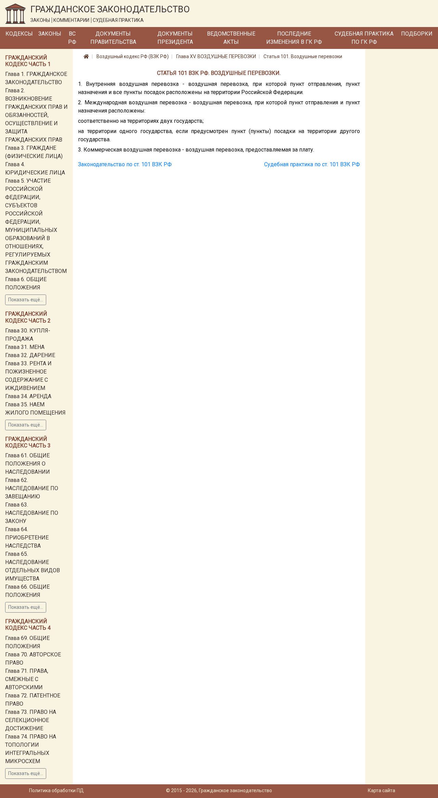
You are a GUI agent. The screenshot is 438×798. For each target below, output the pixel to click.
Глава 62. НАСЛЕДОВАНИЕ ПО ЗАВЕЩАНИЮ (31, 488)
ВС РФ (72, 37)
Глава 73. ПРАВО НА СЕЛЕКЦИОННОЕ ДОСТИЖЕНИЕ (30, 720)
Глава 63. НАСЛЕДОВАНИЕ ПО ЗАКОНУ (31, 512)
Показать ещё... (25, 299)
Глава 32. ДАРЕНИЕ (30, 355)
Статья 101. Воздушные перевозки (302, 56)
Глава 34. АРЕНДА (28, 396)
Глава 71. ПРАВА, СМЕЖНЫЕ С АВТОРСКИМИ (26, 679)
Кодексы (19, 33)
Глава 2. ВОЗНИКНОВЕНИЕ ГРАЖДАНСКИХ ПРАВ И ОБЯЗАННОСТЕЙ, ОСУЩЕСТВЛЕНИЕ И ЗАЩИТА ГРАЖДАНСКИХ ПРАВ (36, 115)
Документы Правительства (113, 37)
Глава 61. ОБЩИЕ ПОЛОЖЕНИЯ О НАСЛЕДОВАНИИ (27, 463)
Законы (49, 33)
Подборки (417, 33)
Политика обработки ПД (56, 790)
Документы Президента (175, 37)
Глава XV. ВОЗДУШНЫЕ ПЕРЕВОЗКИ (216, 56)
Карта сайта (381, 790)
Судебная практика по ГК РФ (364, 37)
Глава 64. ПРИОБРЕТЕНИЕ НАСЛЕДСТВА (27, 537)
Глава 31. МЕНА (24, 347)
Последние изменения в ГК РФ (294, 37)
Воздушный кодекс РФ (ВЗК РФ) (132, 56)
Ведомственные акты (231, 37)
